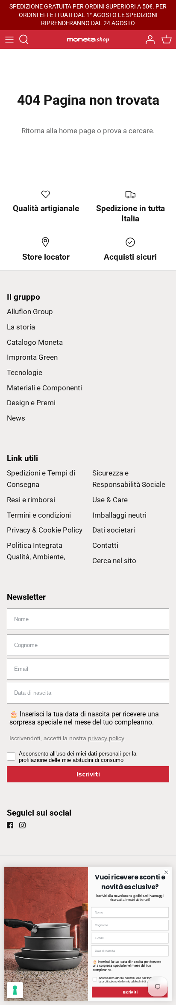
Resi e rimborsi (31, 499)
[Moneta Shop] (88, 39)
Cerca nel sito (114, 560)
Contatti (105, 545)
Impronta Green (32, 357)
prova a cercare (128, 130)
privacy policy (106, 738)
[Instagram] (22, 825)
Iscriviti (88, 774)
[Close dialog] (166, 872)
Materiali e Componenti (44, 388)
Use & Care (110, 499)
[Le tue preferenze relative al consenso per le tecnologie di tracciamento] (15, 990)
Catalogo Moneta (35, 342)
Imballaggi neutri (119, 515)
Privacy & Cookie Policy (44, 530)
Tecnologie (24, 372)
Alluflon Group (30, 311)
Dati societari (113, 530)
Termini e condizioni (39, 515)
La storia (21, 327)
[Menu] (9, 39)
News (16, 418)
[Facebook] (10, 825)
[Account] (147, 39)
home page (77, 130)
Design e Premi (31, 402)
